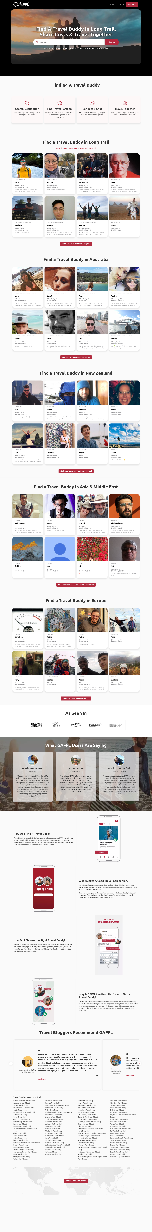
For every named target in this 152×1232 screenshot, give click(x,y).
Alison (49, 409)
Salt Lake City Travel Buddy (87, 1115)
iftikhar (18, 566)
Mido (113, 225)
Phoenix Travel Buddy (20, 1140)
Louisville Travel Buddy (118, 1126)
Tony (17, 680)
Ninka (113, 409)
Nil (80, 566)
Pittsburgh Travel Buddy (53, 1131)
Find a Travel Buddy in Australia (76, 259)
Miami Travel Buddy (84, 1131)
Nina (113, 637)
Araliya (114, 296)
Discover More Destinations (76, 1181)
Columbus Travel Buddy (53, 1101)
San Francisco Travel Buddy (22, 1126)
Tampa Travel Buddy (20, 1154)
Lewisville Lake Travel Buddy (88, 1138)
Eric (16, 409)
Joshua (50, 225)
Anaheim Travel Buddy (53, 1154)
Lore (17, 296)
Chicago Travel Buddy (20, 1105)
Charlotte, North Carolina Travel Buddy (58, 1112)
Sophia (50, 680)
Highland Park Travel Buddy (54, 1143)
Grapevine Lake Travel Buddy (120, 1150)
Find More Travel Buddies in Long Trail (76, 244)
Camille (50, 296)
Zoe (16, 452)
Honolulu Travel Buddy (53, 1140)
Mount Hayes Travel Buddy (54, 1136)
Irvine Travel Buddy (51, 1138)
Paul (49, 339)
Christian (19, 637)
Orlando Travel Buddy (52, 1103)
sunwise (82, 409)
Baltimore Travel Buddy (53, 1126)
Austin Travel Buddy (19, 1136)
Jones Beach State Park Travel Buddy (90, 1129)
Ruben (81, 637)
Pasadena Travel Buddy (118, 1122)
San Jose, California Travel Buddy (24, 1112)
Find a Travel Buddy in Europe (76, 600)
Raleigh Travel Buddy (85, 1126)
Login (122, 4)
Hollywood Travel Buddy (53, 1152)
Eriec (81, 339)
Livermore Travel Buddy (53, 1117)
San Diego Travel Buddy (21, 1147)
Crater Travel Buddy (117, 1133)
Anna (81, 296)
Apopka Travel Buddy (85, 1154)
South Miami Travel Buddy (54, 1119)
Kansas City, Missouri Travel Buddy (57, 1105)
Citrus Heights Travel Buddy (87, 1119)
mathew (18, 225)
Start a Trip (113, 4)
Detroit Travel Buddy (117, 1110)
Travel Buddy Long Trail (88, 148)
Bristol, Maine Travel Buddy (119, 1152)
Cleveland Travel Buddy (118, 1103)
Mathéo (18, 339)
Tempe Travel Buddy (117, 1124)
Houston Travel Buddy (20, 1145)
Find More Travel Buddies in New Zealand (76, 471)
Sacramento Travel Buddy (54, 1115)
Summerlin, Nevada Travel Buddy (121, 1138)
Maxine (50, 182)
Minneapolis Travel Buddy (87, 1105)
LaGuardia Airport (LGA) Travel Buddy (57, 1145)
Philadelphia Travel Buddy (54, 1110)
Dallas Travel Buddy (19, 1133)
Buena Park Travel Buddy (86, 1110)
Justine (82, 225)
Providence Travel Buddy (53, 1133)
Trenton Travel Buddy (20, 1124)
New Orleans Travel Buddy (87, 1140)
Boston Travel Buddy (20, 1138)
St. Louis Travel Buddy (52, 1129)
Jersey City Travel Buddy (21, 1119)
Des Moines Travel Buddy (86, 1108)
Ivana (113, 452)
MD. (112, 566)
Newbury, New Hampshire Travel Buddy (26, 1143)
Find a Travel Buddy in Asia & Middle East (76, 486)
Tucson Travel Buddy (117, 1105)
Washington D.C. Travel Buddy (23, 1108)
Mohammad (20, 523)
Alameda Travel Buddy (85, 1101)
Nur (48, 566)
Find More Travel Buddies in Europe (76, 698)
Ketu (17, 182)
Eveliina (114, 680)
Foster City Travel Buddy (118, 1143)
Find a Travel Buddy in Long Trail (76, 142)
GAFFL (58, 148)
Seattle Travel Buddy (20, 1110)
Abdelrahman (117, 523)
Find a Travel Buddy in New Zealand (76, 373)
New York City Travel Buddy (22, 1122)
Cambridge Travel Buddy (86, 1124)
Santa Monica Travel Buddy (119, 1147)
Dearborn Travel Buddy (118, 1108)
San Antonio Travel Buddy (54, 1108)
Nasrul (50, 523)
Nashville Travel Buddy (53, 1150)
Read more (42, 1079)
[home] (21, 4)
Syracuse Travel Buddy (118, 1140)
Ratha (49, 637)
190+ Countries (64, 48)
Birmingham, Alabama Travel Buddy (25, 1152)
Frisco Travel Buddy (117, 1136)
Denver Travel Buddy (20, 1117)
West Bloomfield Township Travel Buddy (92, 1133)
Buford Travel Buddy (85, 1103)
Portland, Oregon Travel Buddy (23, 1150)
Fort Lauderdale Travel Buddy (55, 1147)
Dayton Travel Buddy (117, 1145)
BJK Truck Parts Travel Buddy (120, 1129)
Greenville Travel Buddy (86, 1143)
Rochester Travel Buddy (118, 1112)
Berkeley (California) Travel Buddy (89, 1122)
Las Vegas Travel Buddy (86, 1112)
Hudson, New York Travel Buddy (24, 1101)
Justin (81, 680)
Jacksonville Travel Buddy (54, 1124)
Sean (113, 182)
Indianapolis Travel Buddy (21, 1156)
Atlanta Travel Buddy (20, 1115)
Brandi (82, 523)
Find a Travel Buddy (70, 148)
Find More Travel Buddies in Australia (76, 357)
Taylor (82, 452)
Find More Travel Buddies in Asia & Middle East (76, 585)
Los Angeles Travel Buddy (22, 1103)
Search (111, 42)
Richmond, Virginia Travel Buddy (89, 1136)
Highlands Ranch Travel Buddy (88, 1117)
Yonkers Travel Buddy (20, 1159)
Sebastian (83, 182)
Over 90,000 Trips (92, 48)
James (114, 339)
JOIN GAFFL (132, 4)
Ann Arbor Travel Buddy (118, 1101)
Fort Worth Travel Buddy (118, 1131)
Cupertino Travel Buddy (53, 1122)
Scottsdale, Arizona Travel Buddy (89, 1152)
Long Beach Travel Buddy (119, 1119)
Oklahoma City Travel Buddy (120, 1156)
